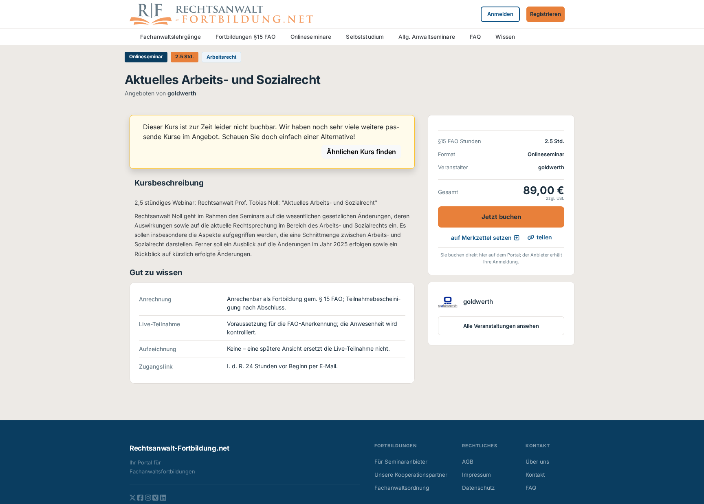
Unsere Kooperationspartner (410, 474)
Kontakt (535, 474)
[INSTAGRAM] (148, 497)
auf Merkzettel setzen (481, 237)
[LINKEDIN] (163, 497)
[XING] (155, 497)
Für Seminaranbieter (400, 461)
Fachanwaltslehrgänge (170, 36)
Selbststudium (365, 36)
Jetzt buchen (501, 217)
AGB (467, 461)
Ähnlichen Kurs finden (361, 152)
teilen (544, 237)
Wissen (505, 36)
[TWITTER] (133, 497)
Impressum (476, 474)
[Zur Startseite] (221, 13)
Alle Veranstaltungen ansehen (501, 326)
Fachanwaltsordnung (401, 487)
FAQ (475, 36)
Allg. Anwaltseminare (426, 36)
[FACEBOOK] (140, 497)
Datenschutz (478, 487)
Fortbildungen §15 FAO (246, 36)
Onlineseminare (311, 36)
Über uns (537, 461)
